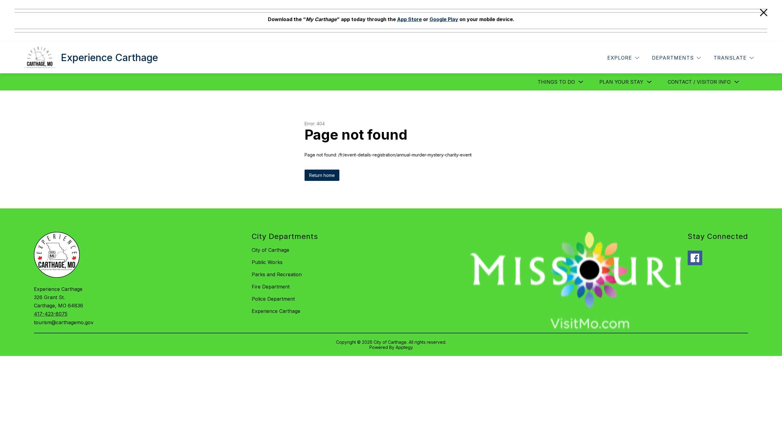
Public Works (267, 262)
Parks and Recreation (277, 274)
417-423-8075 (51, 314)
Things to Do (556, 82)
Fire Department (271, 287)
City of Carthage (270, 250)
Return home (322, 175)
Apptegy (404, 347)
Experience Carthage (276, 311)
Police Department (273, 299)
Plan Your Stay (621, 82)
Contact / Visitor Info (699, 82)
